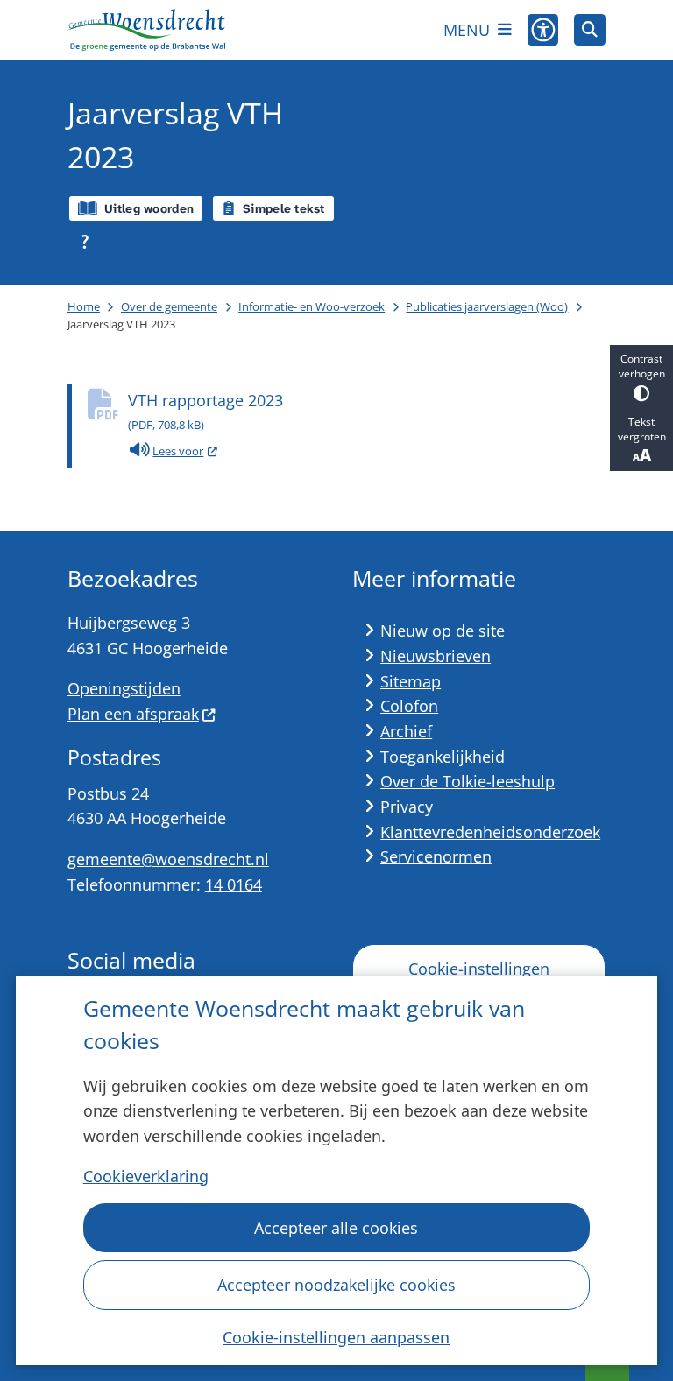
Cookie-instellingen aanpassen (336, 1337)
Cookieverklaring (146, 1176)
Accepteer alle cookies (336, 1227)
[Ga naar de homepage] (146, 29)
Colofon (409, 705)
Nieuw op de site (442, 630)
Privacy (406, 806)
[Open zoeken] (590, 30)
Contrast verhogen (642, 366)
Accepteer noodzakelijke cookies (336, 1284)
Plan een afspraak (133, 713)
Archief (406, 731)
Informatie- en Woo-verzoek (311, 306)
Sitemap (410, 681)
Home (83, 306)
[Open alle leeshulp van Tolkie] (85, 241)
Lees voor (185, 453)
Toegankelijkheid (442, 756)
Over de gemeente (169, 306)
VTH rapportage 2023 (205, 411)
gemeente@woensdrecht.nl (168, 859)
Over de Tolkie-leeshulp (467, 781)
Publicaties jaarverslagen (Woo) (487, 306)
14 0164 (233, 884)
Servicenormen (436, 856)
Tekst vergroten (642, 429)
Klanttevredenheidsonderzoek (490, 831)
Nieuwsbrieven (435, 655)
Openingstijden (124, 688)
